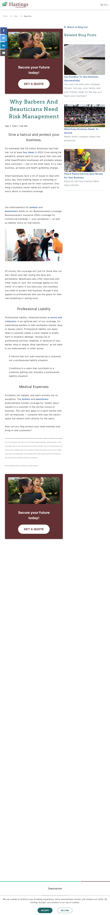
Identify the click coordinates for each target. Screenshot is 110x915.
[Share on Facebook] (3, 30)
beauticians (11, 211)
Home (5, 16)
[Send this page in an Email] (3, 52)
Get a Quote (34, 84)
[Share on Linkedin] (3, 45)
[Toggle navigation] (103, 5)
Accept (45, 910)
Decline (65, 910)
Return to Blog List (77, 27)
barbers (34, 207)
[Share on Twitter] (3, 38)
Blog (15, 16)
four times (28, 152)
